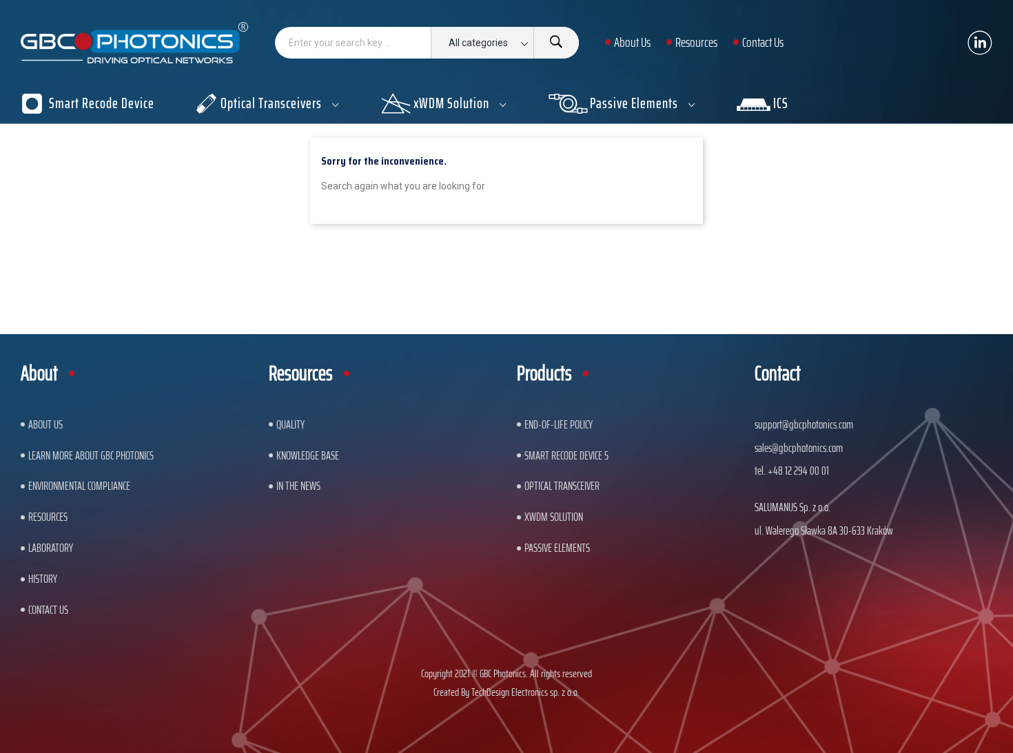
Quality (290, 424)
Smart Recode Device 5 (566, 455)
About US (45, 424)
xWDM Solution (553, 517)
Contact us (48, 610)
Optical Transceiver (562, 486)
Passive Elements (557, 548)
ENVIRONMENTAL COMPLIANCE (79, 486)
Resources (48, 517)
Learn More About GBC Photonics (91, 455)
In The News (298, 486)
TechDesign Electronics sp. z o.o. (525, 692)
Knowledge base (307, 455)
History (42, 579)
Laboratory (50, 548)
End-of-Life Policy (558, 424)
